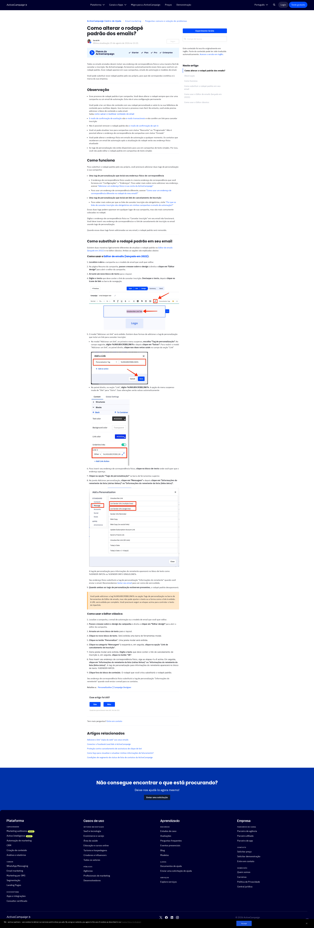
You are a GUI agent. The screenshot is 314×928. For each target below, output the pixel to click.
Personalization (105, 687)
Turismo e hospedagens (95, 850)
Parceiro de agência (247, 831)
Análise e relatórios (16, 855)
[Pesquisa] (274, 5)
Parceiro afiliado (245, 835)
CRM (9, 845)
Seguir (172, 41)
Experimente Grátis (205, 31)
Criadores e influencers (95, 855)
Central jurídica (244, 886)
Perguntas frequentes (171, 840)
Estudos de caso (168, 831)
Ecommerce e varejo (94, 835)
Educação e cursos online (96, 845)
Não (109, 704)
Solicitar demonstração (248, 856)
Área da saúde (91, 840)
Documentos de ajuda (171, 866)
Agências (88, 870)
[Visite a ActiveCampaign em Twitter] (161, 917)
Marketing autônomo (17, 831)
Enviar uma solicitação (157, 797)
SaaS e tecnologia (92, 831)
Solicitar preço (244, 851)
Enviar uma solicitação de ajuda (176, 870)
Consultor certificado (17, 900)
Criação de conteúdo (17, 850)
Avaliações (165, 835)
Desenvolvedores (92, 880)
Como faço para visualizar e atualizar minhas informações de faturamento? (120, 753)
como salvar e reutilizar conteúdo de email (114, 114)
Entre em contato (114, 721)
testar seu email (124, 583)
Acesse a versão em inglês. (212, 54)
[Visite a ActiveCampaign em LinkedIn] (172, 917)
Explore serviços (168, 881)
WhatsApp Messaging (17, 865)
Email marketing (133, 21)
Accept (244, 923)
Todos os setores (92, 860)
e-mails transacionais (135, 118)
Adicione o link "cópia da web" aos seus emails (107, 739)
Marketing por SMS (16, 875)
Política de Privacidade (248, 881)
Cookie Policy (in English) (131, 922)
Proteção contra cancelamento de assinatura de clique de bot (114, 748)
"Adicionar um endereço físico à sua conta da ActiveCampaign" (125, 186)
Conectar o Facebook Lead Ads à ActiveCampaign (109, 744)
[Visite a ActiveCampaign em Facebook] (166, 917)
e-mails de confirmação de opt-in (143, 125)
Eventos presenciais (170, 845)
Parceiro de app (245, 840)
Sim (95, 704)
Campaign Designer (122, 687)
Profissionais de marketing (97, 875)
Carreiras (242, 876)
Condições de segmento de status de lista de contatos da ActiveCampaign (120, 757)
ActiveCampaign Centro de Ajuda (104, 21)
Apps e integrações (16, 896)
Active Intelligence (16, 835)
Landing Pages (14, 885)
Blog (162, 850)
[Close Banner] (306, 923)
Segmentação (13, 880)
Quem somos (243, 872)
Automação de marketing (19, 840)
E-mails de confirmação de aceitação (105, 118)
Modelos (164, 855)
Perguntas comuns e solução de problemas (166, 21)
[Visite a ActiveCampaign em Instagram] (177, 917)
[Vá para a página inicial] (17, 5)
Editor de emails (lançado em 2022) (126, 256)
